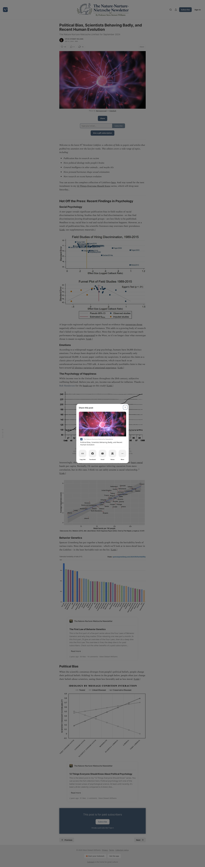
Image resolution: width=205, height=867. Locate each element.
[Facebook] (92, 453)
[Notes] (112, 453)
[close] (125, 407)
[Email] (102, 453)
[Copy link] (82, 453)
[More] (122, 453)
